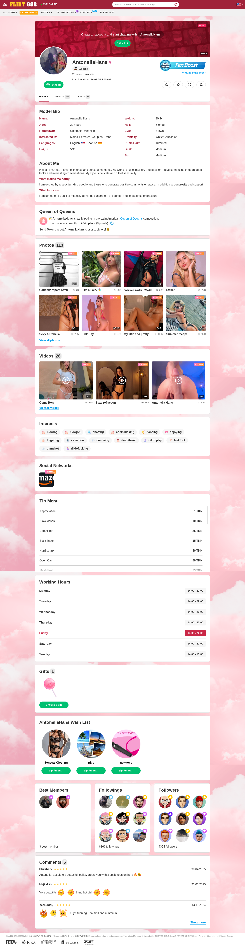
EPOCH (66, 936)
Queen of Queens (131, 218)
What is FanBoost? (194, 72)
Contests (86, 12)
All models (10, 12)
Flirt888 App (107, 12)
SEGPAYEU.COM (82, 936)
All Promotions (66, 12)
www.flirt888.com (42, 936)
